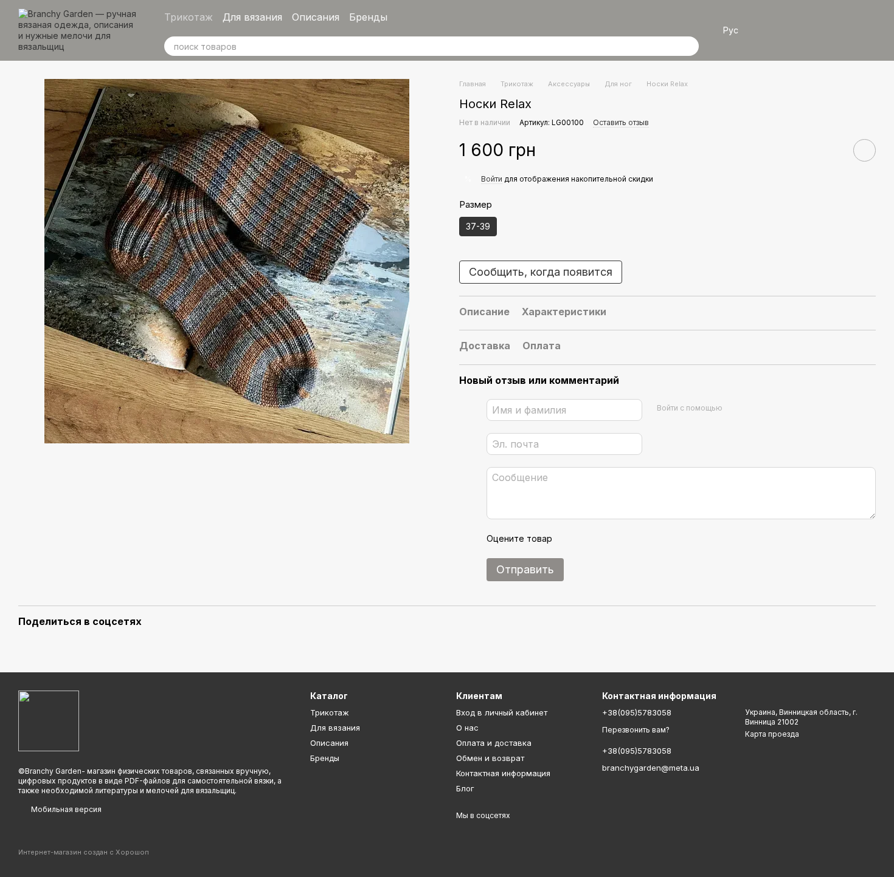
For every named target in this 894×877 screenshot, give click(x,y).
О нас (467, 727)
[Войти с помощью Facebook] (736, 408)
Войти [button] (491, 178)
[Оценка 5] (650, 538)
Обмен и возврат (490, 758)
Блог (465, 788)
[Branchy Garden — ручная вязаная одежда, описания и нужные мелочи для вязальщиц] (48, 720)
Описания (315, 17)
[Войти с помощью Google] (755, 408)
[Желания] (771, 30)
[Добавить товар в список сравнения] (830, 150)
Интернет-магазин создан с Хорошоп (83, 852)
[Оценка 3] (611, 538)
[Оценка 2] (591, 538)
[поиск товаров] (689, 46)
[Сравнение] (803, 30)
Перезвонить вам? (636, 729)
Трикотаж (188, 17)
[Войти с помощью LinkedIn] (775, 408)
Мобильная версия (65, 809)
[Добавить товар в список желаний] (864, 150)
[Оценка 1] (572, 538)
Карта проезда (772, 734)
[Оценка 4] (630, 538)
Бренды (368, 17)
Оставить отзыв (621, 122)
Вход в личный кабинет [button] (501, 712)
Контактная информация (503, 773)
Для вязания (252, 17)
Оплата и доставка (494, 743)
